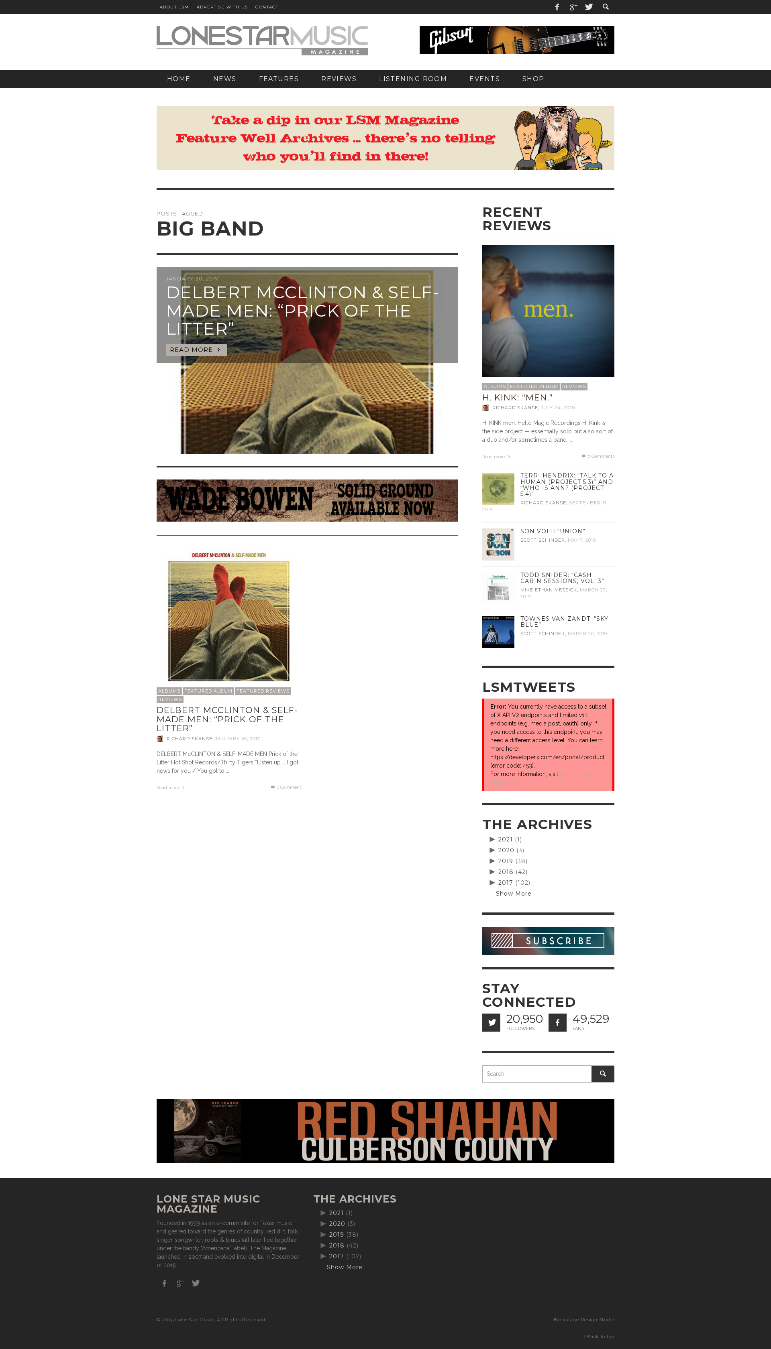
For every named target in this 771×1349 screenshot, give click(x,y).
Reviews (170, 699)
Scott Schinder (542, 540)
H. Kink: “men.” (517, 397)
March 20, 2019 (587, 633)
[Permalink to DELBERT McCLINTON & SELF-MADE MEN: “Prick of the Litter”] (229, 621)
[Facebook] (557, 7)
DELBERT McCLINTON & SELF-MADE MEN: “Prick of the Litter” (227, 719)
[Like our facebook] (558, 1023)
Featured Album (208, 691)
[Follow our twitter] (491, 1023)
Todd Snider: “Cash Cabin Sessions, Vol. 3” (562, 578)
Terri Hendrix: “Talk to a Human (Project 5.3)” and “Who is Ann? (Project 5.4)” (567, 484)
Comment (289, 787)
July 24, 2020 (558, 407)
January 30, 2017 (237, 739)
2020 (506, 850)
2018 (506, 872)
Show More (514, 893)
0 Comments (600, 456)
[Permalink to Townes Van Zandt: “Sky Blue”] (498, 631)
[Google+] (573, 7)
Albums (169, 691)
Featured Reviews (263, 691)
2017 (505, 882)
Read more (168, 787)
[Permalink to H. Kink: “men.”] (548, 310)
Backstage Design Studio (584, 1320)
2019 (505, 861)
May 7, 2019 (582, 540)
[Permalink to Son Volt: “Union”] (498, 544)
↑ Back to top (598, 1336)
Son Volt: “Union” (552, 531)
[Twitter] (588, 7)
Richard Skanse (189, 739)
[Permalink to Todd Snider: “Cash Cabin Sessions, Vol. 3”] (498, 588)
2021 (505, 839)
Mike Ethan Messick (548, 590)
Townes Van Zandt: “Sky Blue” (564, 621)
